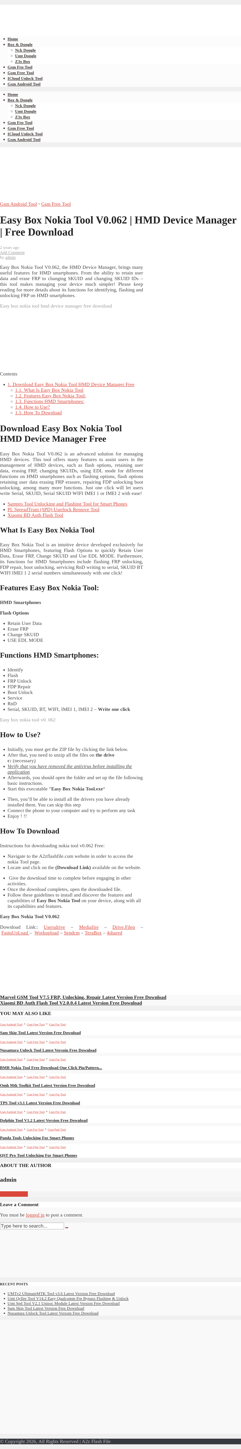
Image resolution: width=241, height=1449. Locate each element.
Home (13, 38)
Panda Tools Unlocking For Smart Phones (37, 1137)
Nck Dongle (25, 50)
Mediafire (89, 927)
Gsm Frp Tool (20, 67)
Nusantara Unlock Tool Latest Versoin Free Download (48, 1050)
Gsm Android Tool (24, 84)
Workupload (46, 932)
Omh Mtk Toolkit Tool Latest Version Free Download (47, 1085)
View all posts (14, 1194)
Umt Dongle (25, 55)
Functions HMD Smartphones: (49, 401)
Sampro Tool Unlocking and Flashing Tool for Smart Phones (67, 504)
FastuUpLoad (15, 932)
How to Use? (32, 407)
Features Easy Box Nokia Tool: (50, 395)
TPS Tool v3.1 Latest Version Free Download (40, 1102)
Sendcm (72, 932)
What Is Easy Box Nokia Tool (49, 390)
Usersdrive (54, 927)
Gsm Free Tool (21, 72)
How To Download (38, 412)
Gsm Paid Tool (57, 1129)
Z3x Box (22, 61)
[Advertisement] (68, 13)
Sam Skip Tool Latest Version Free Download (40, 1032)
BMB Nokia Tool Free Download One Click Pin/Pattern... (51, 1067)
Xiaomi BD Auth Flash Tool (35, 515)
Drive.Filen (123, 927)
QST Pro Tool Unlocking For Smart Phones (38, 1155)
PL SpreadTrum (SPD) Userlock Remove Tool (53, 509)
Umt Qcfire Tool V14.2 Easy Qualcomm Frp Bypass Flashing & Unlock (68, 1298)
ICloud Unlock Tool (25, 78)
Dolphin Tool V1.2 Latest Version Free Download (44, 1120)
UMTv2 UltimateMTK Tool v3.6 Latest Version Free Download (61, 1293)
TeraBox (93, 932)
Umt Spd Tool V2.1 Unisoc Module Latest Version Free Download (64, 1303)
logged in (35, 1215)
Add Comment (12, 252)
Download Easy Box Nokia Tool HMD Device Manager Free (71, 384)
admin (10, 257)
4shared (114, 932)
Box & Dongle (20, 44)
